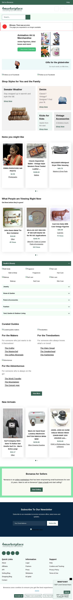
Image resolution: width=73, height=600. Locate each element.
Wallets (36, 175)
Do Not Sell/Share (51, 596)
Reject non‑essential (33, 596)
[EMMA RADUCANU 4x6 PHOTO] (13, 165)
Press (27, 570)
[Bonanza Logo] (12, 9)
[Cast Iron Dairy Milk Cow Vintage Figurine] (60, 229)
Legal (27, 563)
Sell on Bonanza (7, 2)
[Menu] (69, 9)
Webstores (29, 573)
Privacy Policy (54, 570)
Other (13, 239)
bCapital (28, 576)
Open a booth (43, 482)
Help (68, 2)
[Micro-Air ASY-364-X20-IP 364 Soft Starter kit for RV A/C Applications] (36, 229)
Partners (28, 566)
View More (36, 393)
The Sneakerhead (47, 351)
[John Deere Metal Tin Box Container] (13, 229)
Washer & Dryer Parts (60, 171)
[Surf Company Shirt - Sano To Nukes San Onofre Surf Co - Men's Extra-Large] (13, 432)
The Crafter (9, 348)
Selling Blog (6, 573)
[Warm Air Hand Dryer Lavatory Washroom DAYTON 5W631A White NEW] (36, 432)
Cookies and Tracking (56, 566)
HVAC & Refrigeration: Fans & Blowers (60, 445)
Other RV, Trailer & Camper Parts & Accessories (36, 243)
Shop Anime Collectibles (27, 49)
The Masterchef (11, 351)
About (4, 563)
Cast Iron (60, 233)
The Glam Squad (47, 348)
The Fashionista (47, 355)
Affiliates (5, 566)
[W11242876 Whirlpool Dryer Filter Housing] (60, 165)
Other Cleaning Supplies (36, 445)
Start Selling (36, 489)
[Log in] (63, 9)
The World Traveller (13, 379)
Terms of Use (53, 573)
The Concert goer (12, 385)
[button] (35, 191)
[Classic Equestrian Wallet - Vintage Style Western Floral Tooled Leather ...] (36, 165)
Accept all (18, 596)
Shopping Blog (7, 576)
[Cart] (56, 9)
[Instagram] (17, 553)
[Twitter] (8, 553)
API (3, 570)
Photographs (12, 177)
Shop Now (8, 101)
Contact (4, 580)
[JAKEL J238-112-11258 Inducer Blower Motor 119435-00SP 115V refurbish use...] (60, 432)
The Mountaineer (12, 382)
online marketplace (22, 480)
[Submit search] (28, 17)
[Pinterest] (13, 553)
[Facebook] (4, 553)
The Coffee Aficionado (14, 355)
